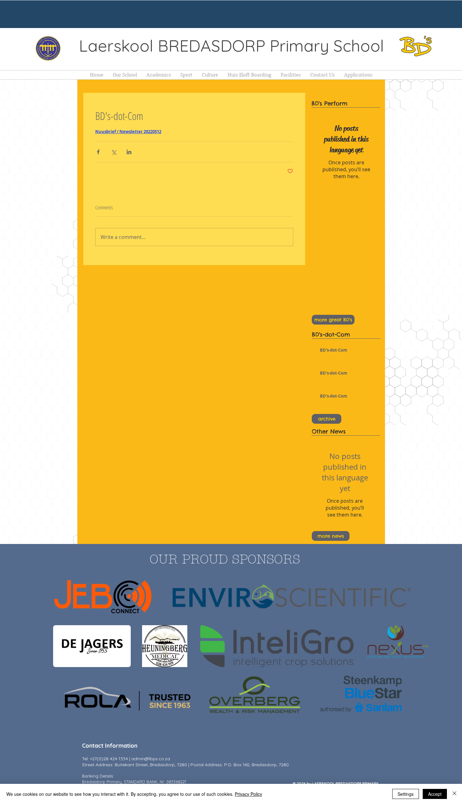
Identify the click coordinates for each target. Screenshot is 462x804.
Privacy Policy (248, 794)
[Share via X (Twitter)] (114, 152)
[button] (125, 75)
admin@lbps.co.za (150, 759)
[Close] (454, 794)
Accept (435, 794)
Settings (406, 794)
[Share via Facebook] (98, 152)
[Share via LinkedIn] (129, 152)
